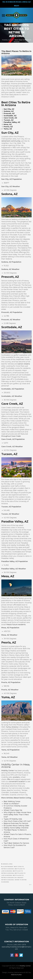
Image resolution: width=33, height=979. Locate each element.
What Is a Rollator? (11, 804)
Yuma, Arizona (12, 727)
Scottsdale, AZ (10, 116)
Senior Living (7, 864)
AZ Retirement (8, 866)
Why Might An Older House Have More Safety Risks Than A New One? (17, 814)
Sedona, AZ (9, 111)
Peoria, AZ (8, 127)
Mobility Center (7, 771)
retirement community (10, 141)
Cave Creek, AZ (10, 118)
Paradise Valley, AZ (12, 122)
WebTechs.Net (16, 975)
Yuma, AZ (8, 129)
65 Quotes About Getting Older (16, 826)
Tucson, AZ (8, 120)
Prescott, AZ (9, 113)
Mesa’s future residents (16, 625)
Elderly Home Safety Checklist (16, 828)
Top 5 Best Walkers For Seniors (16, 843)
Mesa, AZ (8, 124)
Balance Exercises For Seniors (16, 823)
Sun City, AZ (9, 109)
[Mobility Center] (16, 15)
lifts (8, 779)
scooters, (16, 777)
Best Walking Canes (12, 801)
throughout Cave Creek (11, 436)
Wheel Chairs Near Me (13, 810)
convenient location (17, 782)
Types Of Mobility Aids (13, 819)
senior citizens (24, 364)
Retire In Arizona (7, 879)
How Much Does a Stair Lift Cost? (17, 821)
